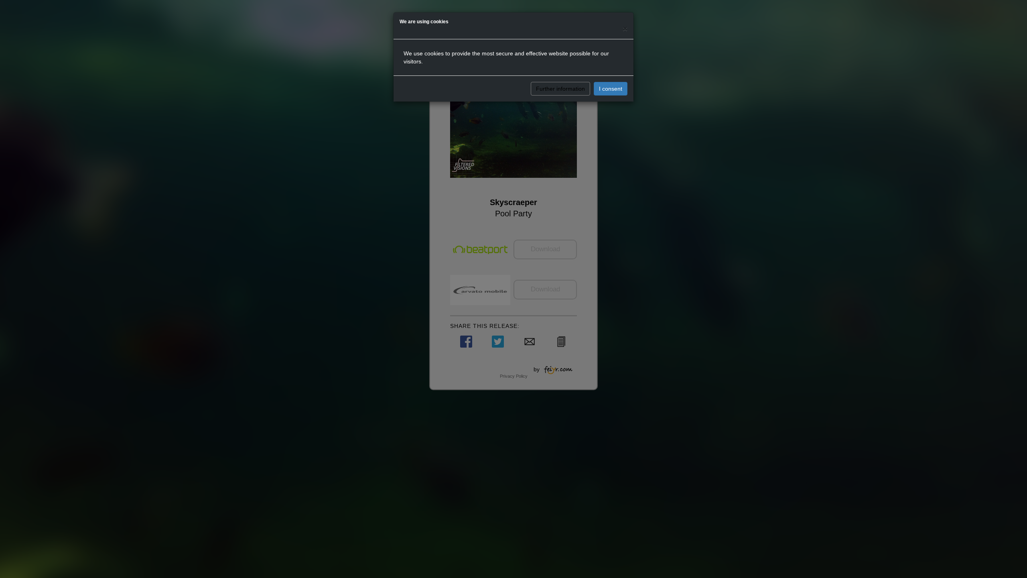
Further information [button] (560, 88)
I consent (610, 88)
